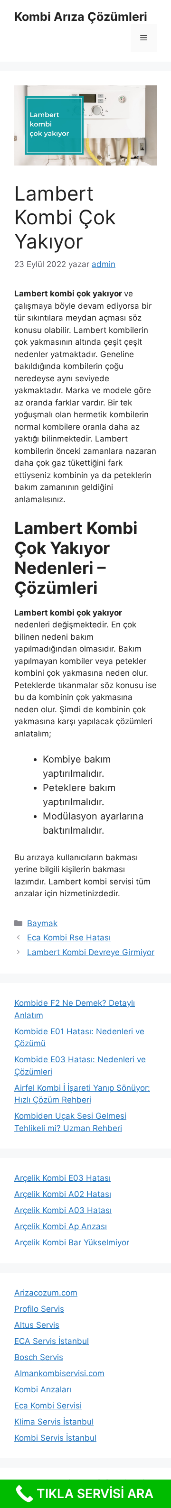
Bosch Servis (38, 1357)
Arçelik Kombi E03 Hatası (62, 1178)
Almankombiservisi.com (59, 1373)
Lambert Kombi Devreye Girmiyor (90, 952)
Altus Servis (36, 1325)
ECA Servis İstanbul (51, 1341)
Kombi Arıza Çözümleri (80, 16)
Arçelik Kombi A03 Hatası (63, 1210)
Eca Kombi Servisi (48, 1405)
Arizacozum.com (45, 1292)
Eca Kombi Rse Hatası (69, 937)
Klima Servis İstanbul (54, 1421)
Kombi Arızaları (42, 1389)
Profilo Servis (39, 1309)
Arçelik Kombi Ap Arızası (60, 1226)
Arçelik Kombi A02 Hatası (62, 1194)
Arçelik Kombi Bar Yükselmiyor (71, 1242)
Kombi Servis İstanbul (55, 1438)
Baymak (42, 923)
